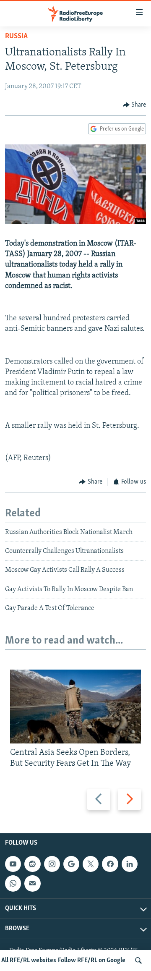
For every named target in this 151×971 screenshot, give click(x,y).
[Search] (138, 960)
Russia (16, 36)
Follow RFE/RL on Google (91, 960)
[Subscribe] (32, 883)
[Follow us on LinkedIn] (130, 864)
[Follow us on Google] (71, 864)
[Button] (134, 104)
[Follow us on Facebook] (110, 864)
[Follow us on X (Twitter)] (91, 864)
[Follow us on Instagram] (52, 864)
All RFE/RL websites (28, 960)
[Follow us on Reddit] (32, 864)
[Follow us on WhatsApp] (13, 883)
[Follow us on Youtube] (13, 864)
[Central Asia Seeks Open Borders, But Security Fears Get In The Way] (75, 706)
